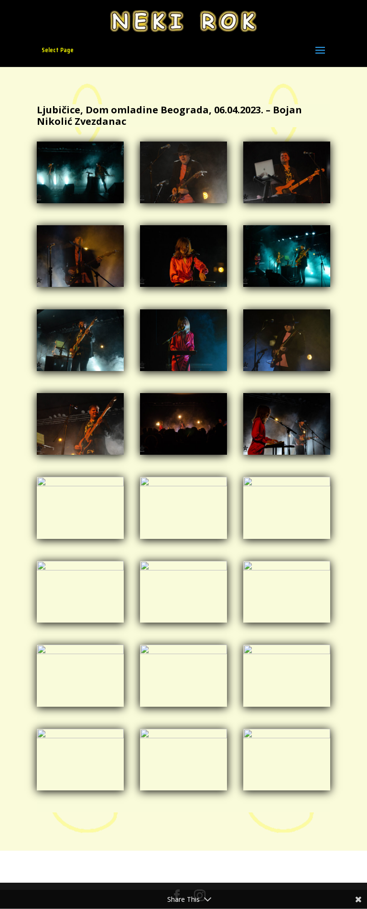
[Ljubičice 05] (286, 790)
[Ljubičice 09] (183, 370)
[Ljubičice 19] (183, 622)
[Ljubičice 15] (80, 538)
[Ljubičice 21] (80, 706)
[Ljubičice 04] (80, 286)
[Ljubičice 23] (286, 706)
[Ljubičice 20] (286, 622)
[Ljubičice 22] (183, 706)
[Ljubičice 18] (80, 622)
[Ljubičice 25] (183, 790)
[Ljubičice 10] (286, 370)
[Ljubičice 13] (286, 454)
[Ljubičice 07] (286, 286)
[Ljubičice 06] (183, 286)
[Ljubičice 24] (80, 790)
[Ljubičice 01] (80, 203)
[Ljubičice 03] (286, 203)
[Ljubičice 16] (183, 538)
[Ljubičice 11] (80, 454)
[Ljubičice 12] (183, 454)
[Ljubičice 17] (286, 538)
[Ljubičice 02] (183, 203)
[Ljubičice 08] (80, 370)
